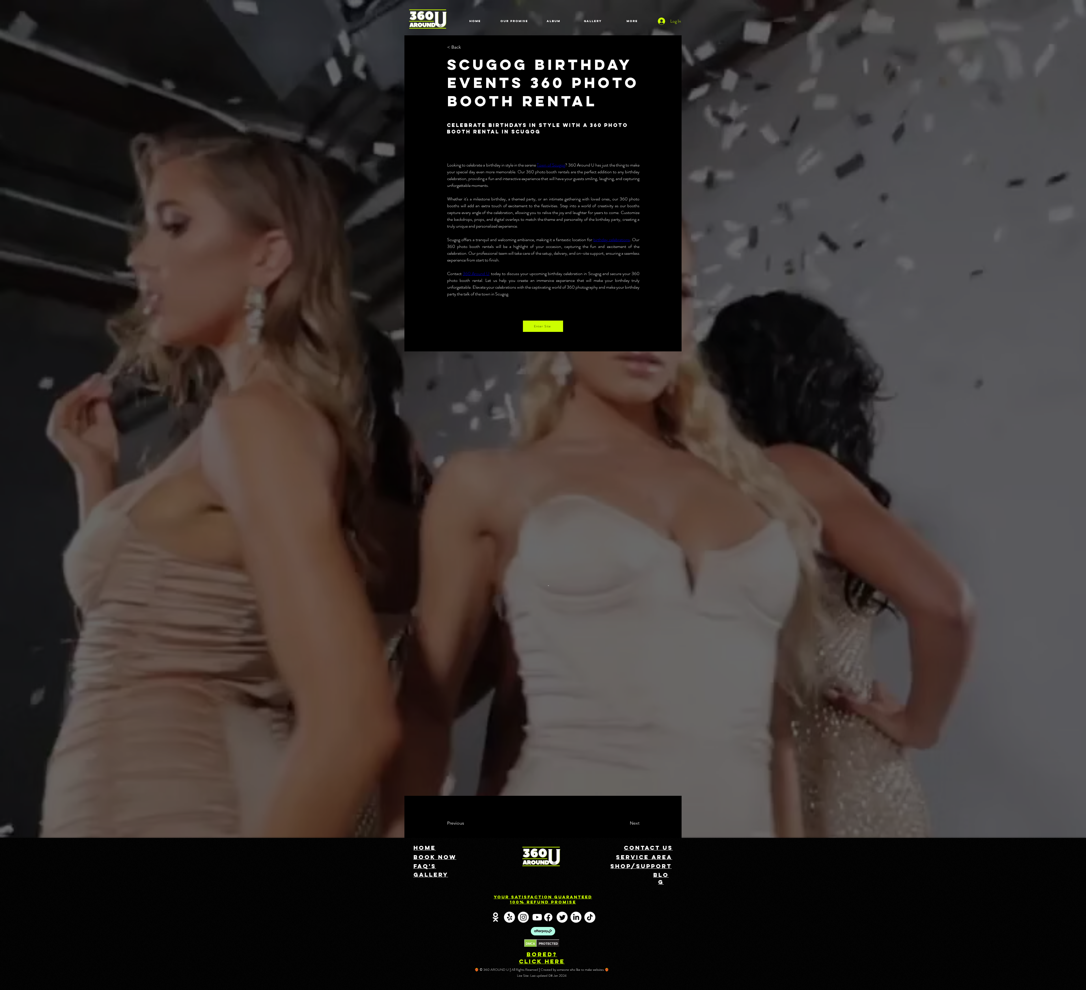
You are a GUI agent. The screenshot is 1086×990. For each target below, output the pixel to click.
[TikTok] (589, 621)
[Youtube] (537, 621)
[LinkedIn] (575, 621)
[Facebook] (548, 621)
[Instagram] (523, 621)
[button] (465, 47)
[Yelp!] (509, 621)
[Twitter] (562, 621)
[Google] (495, 621)
